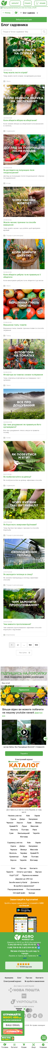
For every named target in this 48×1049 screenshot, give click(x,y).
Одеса (13, 819)
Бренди (32, 893)
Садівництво (10, 131)
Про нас (23, 868)
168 (30, 645)
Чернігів (36, 833)
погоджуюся (12, 693)
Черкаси (9, 823)
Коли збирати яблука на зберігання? (20, 120)
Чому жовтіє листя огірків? (15, 72)
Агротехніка (10, 635)
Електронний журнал (12, 981)
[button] (44, 1038)
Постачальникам (33, 889)
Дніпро (22, 819)
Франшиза (9, 978)
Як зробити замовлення (34, 981)
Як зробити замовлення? (24, 886)
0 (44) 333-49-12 (15, 945)
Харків (37, 815)
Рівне (35, 830)
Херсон (20, 823)
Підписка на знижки (30, 875)
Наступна (23, 653)
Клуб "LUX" (14, 875)
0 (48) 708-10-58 (14, 948)
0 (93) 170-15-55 (29, 945)
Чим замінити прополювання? (17, 624)
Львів (29, 823)
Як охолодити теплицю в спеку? (18, 574)
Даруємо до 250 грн (24, 879)
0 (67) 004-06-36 (29, 948)
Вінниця (38, 823)
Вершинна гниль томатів (14, 325)
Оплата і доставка (24, 872)
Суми (11, 833)
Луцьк (24, 826)
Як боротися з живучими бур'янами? (20, 524)
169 (36, 645)
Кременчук (14, 856)
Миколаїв (34, 826)
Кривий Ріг (14, 826)
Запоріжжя (33, 819)
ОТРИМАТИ (13, 1031)
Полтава (25, 830)
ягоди (8, 183)
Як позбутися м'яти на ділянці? (17, 477)
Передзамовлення (15, 889)
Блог (13, 868)
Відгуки (38, 872)
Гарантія (9, 872)
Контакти (33, 868)
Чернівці (23, 853)
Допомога (35, 882)
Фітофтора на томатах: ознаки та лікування (23, 374)
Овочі (8, 81)
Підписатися (24, 690)
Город (8, 336)
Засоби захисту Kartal (18, 882)
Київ (28, 815)
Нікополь (14, 830)
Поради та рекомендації (14, 236)
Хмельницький (24, 833)
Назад (7, 13)
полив (8, 438)
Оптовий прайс (19, 893)
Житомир (24, 837)
